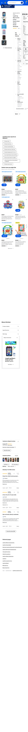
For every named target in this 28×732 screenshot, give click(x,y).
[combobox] (15, 2)
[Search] (22, 3)
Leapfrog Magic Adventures (8, 556)
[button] (16, 34)
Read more (5, 484)
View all (16, 455)
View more (10, 248)
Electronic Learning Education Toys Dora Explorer (12, 547)
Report (18, 487)
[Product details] (18, 326)
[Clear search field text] (20, 2)
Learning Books (6, 563)
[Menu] (2, 3)
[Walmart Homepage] (5, 3)
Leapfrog (4, 558)
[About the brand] (17, 338)
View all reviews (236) (10, 531)
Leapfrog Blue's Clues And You (8, 542)
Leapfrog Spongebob (7, 544)
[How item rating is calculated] (15, 447)
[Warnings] (18, 334)
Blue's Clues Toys (6, 567)
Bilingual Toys (5, 565)
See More (10, 364)
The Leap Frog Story (6, 551)
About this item (6, 322)
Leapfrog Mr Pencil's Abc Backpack (9, 549)
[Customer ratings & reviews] (18, 441)
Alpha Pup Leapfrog (6, 554)
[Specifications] (18, 330)
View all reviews (7, 450)
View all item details (20, 108)
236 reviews (10, 445)
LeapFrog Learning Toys (7, 560)
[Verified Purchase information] (14, 473)
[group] (18, 28)
